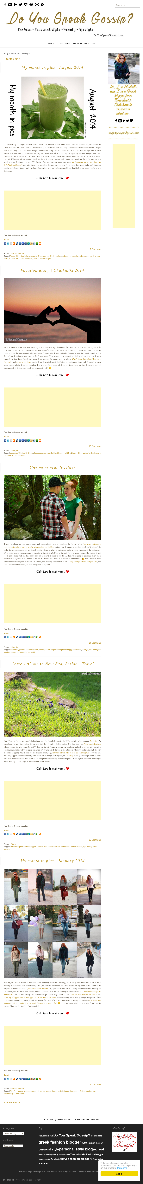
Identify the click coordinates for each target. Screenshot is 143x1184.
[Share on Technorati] (37, 243)
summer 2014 (14, 258)
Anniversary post (31, 649)
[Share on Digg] (20, 243)
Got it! (119, 1173)
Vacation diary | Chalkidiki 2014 (52, 270)
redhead (98, 1149)
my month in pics (93, 256)
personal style (9, 1093)
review (41, 1154)
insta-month (66, 256)
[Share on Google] (23, 243)
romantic (23, 652)
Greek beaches (40, 453)
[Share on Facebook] (5, 243)
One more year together (53, 467)
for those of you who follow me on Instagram (71, 752)
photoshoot (15, 652)
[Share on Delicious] (17, 243)
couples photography (58, 649)
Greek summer (43, 256)
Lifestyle (83, 256)
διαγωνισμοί (45, 258)
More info (122, 1167)
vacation (36, 258)
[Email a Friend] (11, 243)
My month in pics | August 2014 (53, 67)
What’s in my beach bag (81, 359)
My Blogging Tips (84, 43)
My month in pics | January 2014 (52, 860)
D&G (51, 1136)
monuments (48, 846)
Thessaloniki (20, 1093)
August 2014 (15, 256)
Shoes (47, 1154)
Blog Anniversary (16, 1091)
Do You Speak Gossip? (71, 1135)
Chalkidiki (24, 256)
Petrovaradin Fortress (92, 744)
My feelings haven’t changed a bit (83, 561)
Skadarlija (69, 755)
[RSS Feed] (40, 243)
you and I (31, 652)
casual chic (44, 1135)
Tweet (6, 239)
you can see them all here (38, 988)
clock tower (14, 846)
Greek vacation (55, 256)
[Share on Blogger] (14, 243)
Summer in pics (26, 258)
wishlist (47, 1159)
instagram (74, 1091)
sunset (14, 455)
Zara (53, 1159)
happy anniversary (74, 649)
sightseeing (87, 846)
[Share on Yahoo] (31, 243)
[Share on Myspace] (25, 243)
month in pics (91, 1091)
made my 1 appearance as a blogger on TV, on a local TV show (30, 997)
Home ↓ (52, 43)
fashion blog (96, 1135)
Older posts (12, 59)
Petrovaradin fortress (69, 846)
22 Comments (95, 839)
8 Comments (95, 1084)
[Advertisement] (52, 210)
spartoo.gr (54, 1154)
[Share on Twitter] (8, 243)
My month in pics (17, 253)
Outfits (65, 43)
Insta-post (66, 1091)
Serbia (79, 846)
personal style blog (76, 1149)
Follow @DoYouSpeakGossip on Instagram (71, 1119)
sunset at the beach (24, 362)
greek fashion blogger (55, 453)
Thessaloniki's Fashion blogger (87, 1154)
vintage (41, 1159)
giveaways (33, 256)
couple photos (44, 649)
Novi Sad (93, 741)
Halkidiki (67, 453)
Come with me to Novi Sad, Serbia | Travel (52, 663)
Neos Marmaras (84, 453)
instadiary (75, 256)
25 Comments (95, 642)
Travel (13, 844)
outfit (84, 1142)
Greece (30, 453)
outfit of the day (95, 1142)
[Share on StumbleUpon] (28, 243)
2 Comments (95, 249)
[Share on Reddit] (34, 243)
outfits (6, 258)
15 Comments (95, 446)
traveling (7, 849)
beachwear (14, 453)
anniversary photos (17, 649)
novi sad (56, 846)
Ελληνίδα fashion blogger (72, 1159)
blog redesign (29, 1091)
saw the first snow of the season (84, 994)
